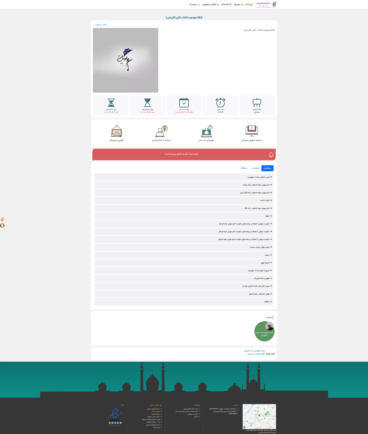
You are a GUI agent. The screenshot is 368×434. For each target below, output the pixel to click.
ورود (93, 2)
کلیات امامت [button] (264, 200)
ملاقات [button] (266, 301)
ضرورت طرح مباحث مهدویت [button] (258, 270)
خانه (247, 4)
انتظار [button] (267, 216)
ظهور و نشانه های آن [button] (261, 278)
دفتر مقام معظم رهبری (191, 409)
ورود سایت (156, 427)
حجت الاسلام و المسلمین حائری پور (264, 334)
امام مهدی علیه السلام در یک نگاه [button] (257, 208)
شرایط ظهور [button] (265, 262)
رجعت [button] (267, 255)
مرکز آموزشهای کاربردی (153, 425)
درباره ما (193, 4)
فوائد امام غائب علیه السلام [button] (259, 294)
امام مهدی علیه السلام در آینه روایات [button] (256, 184)
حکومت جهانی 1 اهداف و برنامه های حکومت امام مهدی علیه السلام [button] (244, 223)
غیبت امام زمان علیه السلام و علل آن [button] (255, 286)
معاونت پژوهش (192, 414)
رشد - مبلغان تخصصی (153, 422)
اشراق (196, 417)
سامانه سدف (156, 411)
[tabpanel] (184, 240)
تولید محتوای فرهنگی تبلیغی (151, 419)
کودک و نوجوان (209, 4)
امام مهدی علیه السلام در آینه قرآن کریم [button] (254, 192)
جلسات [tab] (255, 168)
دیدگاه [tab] (244, 168)
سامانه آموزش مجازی (153, 409)
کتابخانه (225, 4)
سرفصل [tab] (267, 168)
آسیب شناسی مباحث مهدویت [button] (258, 177)
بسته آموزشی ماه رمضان (254, 350)
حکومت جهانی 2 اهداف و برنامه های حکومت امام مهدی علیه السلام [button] (244, 231)
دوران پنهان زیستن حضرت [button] (259, 247)
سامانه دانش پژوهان (153, 417)
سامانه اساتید (156, 414)
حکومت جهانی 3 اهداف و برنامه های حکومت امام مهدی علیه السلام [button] (243, 239)
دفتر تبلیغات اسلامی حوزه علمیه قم (187, 411)
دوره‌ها (237, 4)
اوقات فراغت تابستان (256, 353)
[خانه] (266, 4)
